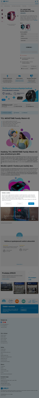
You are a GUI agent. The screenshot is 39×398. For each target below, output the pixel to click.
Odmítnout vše (8, 203)
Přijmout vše (31, 203)
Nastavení (19, 203)
